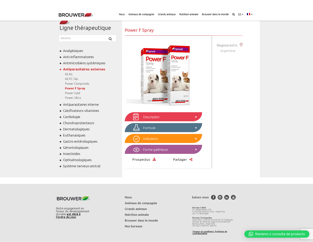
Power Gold (72, 93)
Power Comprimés (77, 83)
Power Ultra (73, 97)
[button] (241, 14)
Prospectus (141, 159)
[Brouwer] (76, 15)
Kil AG (68, 74)
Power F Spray (75, 88)
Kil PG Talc (71, 79)
